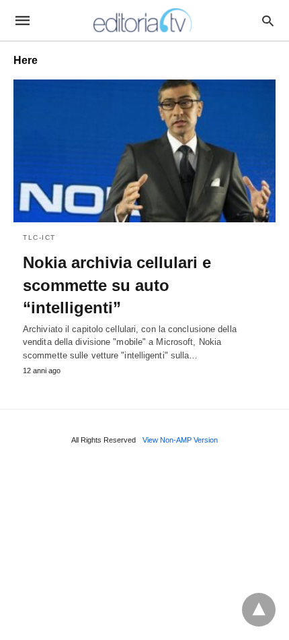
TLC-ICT (39, 237)
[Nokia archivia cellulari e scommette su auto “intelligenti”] (144, 150)
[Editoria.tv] (144, 20)
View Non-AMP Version (180, 440)
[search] (268, 20)
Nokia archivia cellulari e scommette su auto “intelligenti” (117, 285)
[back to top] (259, 610)
